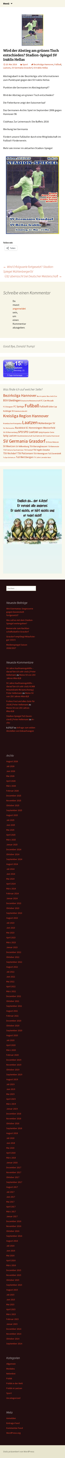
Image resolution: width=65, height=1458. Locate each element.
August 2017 (12, 1187)
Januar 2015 (12, 1324)
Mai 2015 (10, 1304)
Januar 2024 (12, 898)
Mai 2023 (10, 932)
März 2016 (11, 1265)
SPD (20, 432)
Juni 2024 (10, 873)
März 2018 (11, 1157)
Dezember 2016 (13, 1221)
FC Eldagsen (8, 406)
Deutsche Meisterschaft (30, 400)
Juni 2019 (10, 1089)
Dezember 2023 (13, 903)
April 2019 (10, 1099)
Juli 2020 (10, 1040)
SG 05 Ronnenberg (10, 432)
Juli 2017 (10, 1191)
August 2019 (12, 1079)
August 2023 (12, 917)
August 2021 (12, 1010)
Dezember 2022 (13, 952)
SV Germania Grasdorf (22, 67)
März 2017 (11, 1211)
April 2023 (10, 937)
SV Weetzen (9, 446)
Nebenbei (10, 1373)
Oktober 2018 (12, 1123)
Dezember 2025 (13, 795)
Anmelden (11, 1418)
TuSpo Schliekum (9, 457)
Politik (9, 1378)
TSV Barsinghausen (38, 446)
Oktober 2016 (12, 1231)
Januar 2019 (12, 1108)
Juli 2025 (10, 820)
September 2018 (14, 1128)
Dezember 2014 (13, 1328)
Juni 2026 (10, 771)
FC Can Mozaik (47, 400)
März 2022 (11, 991)
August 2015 (12, 1289)
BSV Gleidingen (12, 400)
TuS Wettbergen (24, 457)
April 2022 (10, 986)
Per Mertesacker (9, 428)
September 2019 (14, 1074)
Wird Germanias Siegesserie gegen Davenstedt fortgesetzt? (19, 612)
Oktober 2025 (12, 805)
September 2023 (14, 913)
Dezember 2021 (13, 996)
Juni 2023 (10, 927)
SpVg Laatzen (10, 435)
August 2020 (12, 1035)
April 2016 (10, 1260)
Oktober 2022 (12, 957)
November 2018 (13, 1118)
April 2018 (10, 1152)
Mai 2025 (10, 829)
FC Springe (18, 406)
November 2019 (13, 1064)
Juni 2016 (10, 1250)
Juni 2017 (10, 1196)
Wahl (49, 457)
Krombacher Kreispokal (12, 423)
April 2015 (10, 1309)
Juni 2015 (10, 1299)
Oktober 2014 (12, 1338)
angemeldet (19, 308)
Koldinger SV (8, 411)
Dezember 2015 (13, 1270)
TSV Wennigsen (40, 453)
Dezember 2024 (13, 849)
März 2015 (11, 1314)
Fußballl (43, 406)
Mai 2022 (10, 981)
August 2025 (12, 815)
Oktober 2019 (12, 1069)
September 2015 (14, 1284)
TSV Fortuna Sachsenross (13, 450)
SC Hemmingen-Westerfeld (40, 427)
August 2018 (12, 1133)
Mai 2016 (10, 1255)
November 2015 (13, 1275)
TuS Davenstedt (54, 453)
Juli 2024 (10, 869)
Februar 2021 (12, 1015)
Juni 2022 (10, 976)
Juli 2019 (10, 1084)
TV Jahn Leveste (40, 457)
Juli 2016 (10, 1245)
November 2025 (13, 800)
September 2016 (14, 1236)
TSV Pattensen (25, 453)
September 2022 (14, 962)
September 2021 (14, 1006)
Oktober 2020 (12, 1025)
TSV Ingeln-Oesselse (41, 450)
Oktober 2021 (12, 1001)
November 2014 (13, 1333)
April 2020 (10, 1045)
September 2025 (14, 810)
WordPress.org (13, 1432)
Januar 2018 (12, 1162)
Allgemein (11, 1363)
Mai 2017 (10, 1201)
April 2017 (10, 1206)
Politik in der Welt (14, 1383)
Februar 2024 (12, 893)
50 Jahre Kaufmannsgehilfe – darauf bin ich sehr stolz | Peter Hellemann (21, 671)
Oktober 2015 (12, 1280)
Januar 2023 (12, 947)
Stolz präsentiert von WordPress (18, 1451)
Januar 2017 (12, 1216)
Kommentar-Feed (14, 1428)
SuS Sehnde (37, 436)
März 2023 (11, 942)
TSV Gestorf (28, 450)
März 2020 (11, 1050)
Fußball (57, 64)
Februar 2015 (12, 1319)
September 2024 (14, 859)
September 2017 (14, 1182)
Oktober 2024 (12, 854)
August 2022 (12, 966)
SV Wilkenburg (22, 446)
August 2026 (12, 761)
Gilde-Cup (53, 406)
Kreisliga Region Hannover (26, 415)
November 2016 (13, 1226)
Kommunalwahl (20, 411)
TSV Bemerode (53, 446)
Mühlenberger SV (46, 423)
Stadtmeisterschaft (24, 436)
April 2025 (10, 834)
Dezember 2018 (13, 1113)
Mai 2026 (10, 776)
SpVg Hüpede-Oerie (46, 432)
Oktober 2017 (12, 1177)
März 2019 (11, 1103)
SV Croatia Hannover (51, 436)
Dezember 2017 (13, 1167)
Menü (6, 3)
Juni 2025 (10, 825)
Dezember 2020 (13, 1020)
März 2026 (11, 785)
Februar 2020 (12, 1054)
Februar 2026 (12, 790)
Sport (25, 64)
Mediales (10, 1368)
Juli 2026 (10, 766)
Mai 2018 (10, 1147)
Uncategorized (13, 1398)
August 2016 (12, 1240)
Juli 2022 (10, 971)
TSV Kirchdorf (10, 453)
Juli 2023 (10, 922)
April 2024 (10, 883)
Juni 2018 (10, 1143)
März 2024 (11, 888)
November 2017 (13, 1172)
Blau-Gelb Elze (52, 396)
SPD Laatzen (30, 432)
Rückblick (20, 427)
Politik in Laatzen (14, 1388)
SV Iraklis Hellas (40, 67)
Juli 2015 (10, 1294)
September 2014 (14, 1343)
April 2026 (10, 781)
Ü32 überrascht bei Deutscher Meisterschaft (33, 276)
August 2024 (12, 864)
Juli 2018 (10, 1138)
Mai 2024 (10, 878)
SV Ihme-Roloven (52, 442)
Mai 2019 (10, 1094)
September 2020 (14, 1030)
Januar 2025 (12, 844)
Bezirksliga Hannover (43, 64)
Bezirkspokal (41, 396)
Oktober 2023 (12, 908)
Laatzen (7, 67)
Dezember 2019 (13, 1059)
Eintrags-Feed (13, 1423)
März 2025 (11, 839)
